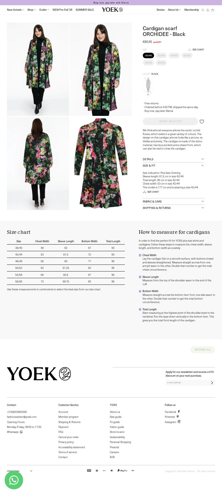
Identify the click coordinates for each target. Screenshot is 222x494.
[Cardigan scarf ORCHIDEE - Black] (148, 85)
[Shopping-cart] (212, 10)
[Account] (207, 10)
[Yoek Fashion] (112, 9)
